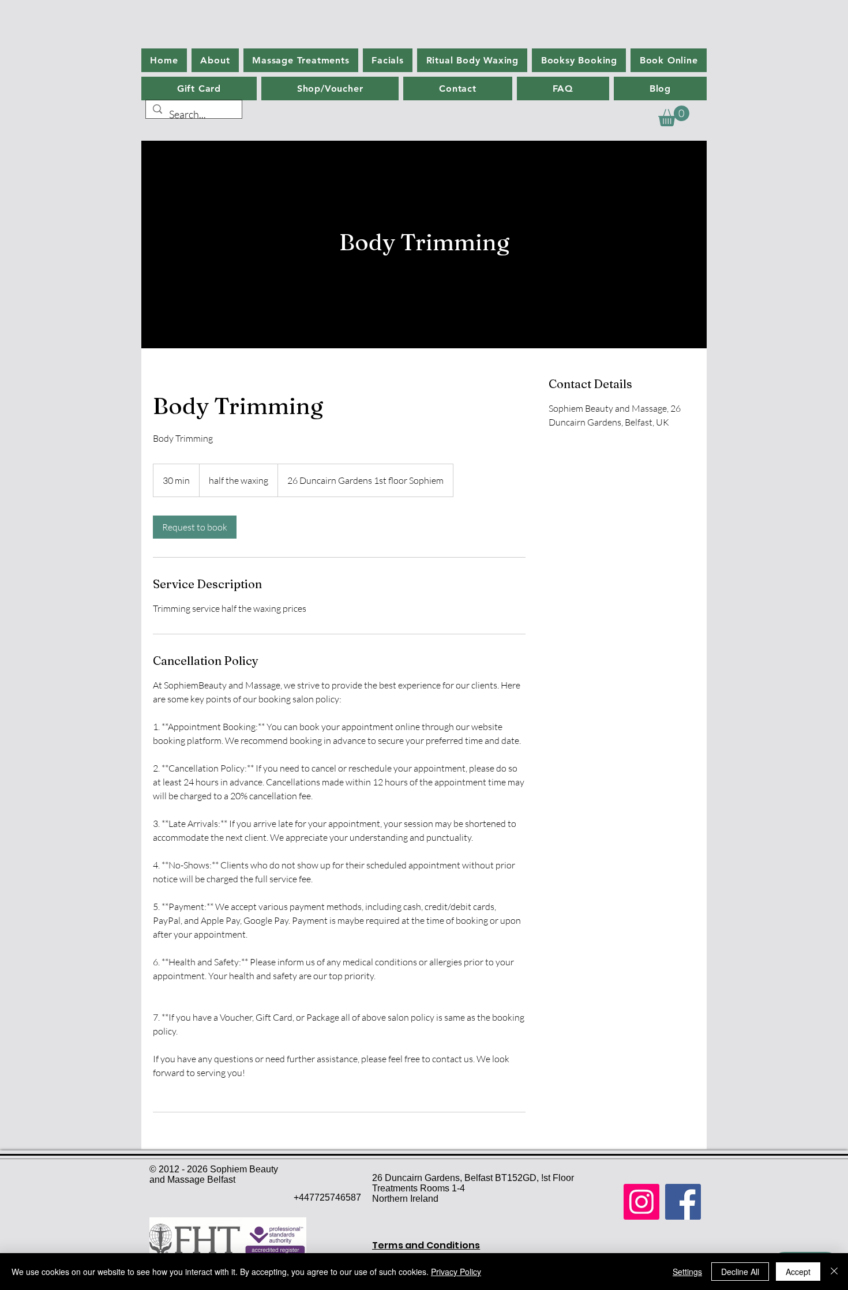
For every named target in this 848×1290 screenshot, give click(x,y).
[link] (195, 527)
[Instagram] (641, 1202)
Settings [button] (687, 1271)
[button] (673, 116)
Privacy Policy (456, 1271)
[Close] (834, 1271)
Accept (798, 1271)
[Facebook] (683, 1202)
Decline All (740, 1271)
